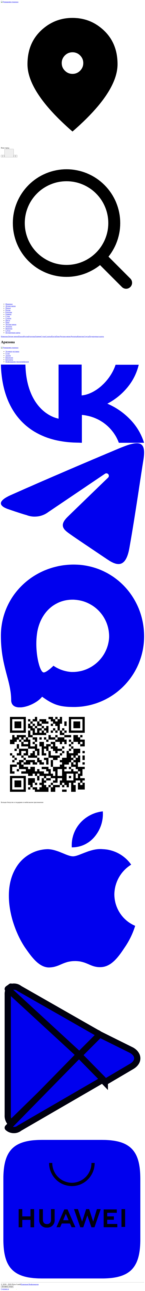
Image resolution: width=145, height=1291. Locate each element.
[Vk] (72, 442)
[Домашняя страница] (9, 2)
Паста (53, 336)
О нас (7, 353)
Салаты (48, 336)
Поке (58, 336)
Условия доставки (12, 351)
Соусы (86, 336)
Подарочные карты (96, 336)
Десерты (74, 336)
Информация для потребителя (17, 362)
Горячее (38, 336)
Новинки (4, 336)
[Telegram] (72, 563)
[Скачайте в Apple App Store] (72, 982)
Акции (8, 356)
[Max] (72, 707)
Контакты (9, 360)
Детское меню (65, 336)
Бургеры (31, 336)
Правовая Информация (30, 1284)
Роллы (25, 336)
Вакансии (9, 358)
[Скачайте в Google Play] (72, 1136)
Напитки (80, 336)
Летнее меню (13, 336)
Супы (43, 336)
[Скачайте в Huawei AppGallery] (72, 1280)
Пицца (20, 336)
